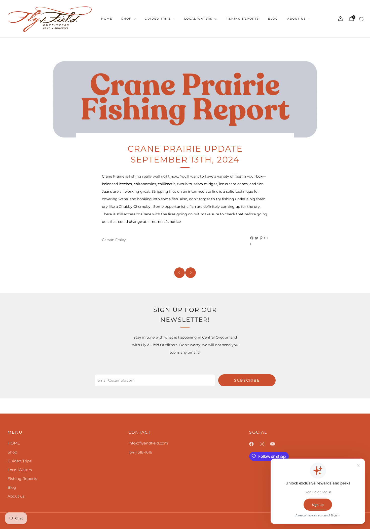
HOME (106, 18)
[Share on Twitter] (256, 238)
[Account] (340, 18)
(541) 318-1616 (140, 452)
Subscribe (247, 380)
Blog (273, 18)
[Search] (360, 20)
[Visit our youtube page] (275, 444)
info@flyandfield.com (148, 443)
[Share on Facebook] (252, 238)
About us (296, 18)
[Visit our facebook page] (254, 444)
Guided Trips (158, 18)
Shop (126, 18)
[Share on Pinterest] (261, 238)
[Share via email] (266, 238)
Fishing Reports (242, 18)
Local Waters (198, 18)
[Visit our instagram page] (265, 444)
